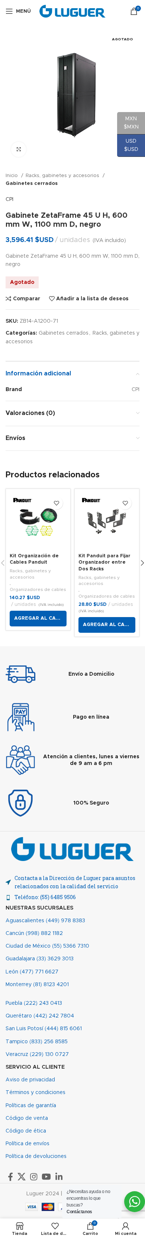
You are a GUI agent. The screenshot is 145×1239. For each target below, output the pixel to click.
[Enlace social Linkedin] (59, 1176)
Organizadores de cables (38, 589)
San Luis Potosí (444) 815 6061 (44, 1028)
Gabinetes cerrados (32, 183)
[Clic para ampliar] (18, 149)
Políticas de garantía (31, 1105)
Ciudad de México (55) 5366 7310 (47, 946)
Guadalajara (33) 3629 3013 (40, 958)
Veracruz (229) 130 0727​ (37, 1054)
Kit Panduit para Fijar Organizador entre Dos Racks (104, 563)
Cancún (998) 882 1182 (34, 933)
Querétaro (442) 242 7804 (40, 1016)
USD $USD (127, 145)
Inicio (12, 175)
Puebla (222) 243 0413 (34, 1003)
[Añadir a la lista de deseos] (56, 502)
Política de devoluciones (36, 1156)
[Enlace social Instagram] (33, 1176)
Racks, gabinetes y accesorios (63, 175)
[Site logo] (72, 11)
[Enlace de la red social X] (21, 1176)
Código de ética (26, 1131)
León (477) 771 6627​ (32, 972)
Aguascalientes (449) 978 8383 (45, 920)
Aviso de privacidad (30, 1079)
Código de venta (27, 1118)
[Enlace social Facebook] (10, 1176)
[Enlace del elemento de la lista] (72, 897)
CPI (9, 199)
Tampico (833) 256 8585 (37, 1041)
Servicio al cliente (35, 1067)
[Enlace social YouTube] (46, 1176)
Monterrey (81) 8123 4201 (37, 984)
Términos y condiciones (35, 1092)
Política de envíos (27, 1143)
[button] (38, 618)
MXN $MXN (128, 123)
